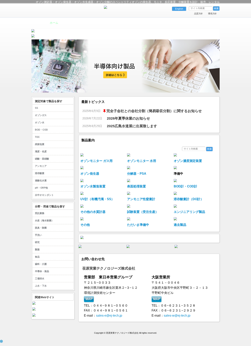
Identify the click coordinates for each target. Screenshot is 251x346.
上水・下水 (41, 285)
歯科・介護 (41, 264)
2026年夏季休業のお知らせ (128, 118)
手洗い (38, 235)
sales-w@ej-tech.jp (177, 315)
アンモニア (41, 166)
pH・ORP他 (41, 187)
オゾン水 (39, 122)
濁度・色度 (41, 151)
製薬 (37, 249)
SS (36, 108)
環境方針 (212, 13)
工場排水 (39, 278)
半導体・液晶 (42, 271)
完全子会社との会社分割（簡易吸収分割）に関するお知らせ (154, 111)
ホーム (54, 22)
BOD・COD (41, 129)
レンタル (168, 22)
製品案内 (82, 22)
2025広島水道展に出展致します (132, 126)
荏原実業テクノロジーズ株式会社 (108, 268)
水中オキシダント (44, 195)
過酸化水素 (41, 180)
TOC (37, 137)
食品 (37, 256)
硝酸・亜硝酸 (42, 158)
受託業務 (39, 213)
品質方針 (198, 13)
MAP (88, 299)
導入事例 (111, 22)
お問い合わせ (197, 22)
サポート (140, 22)
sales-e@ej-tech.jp (109, 315)
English (179, 8)
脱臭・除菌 (41, 227)
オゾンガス (41, 115)
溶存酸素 (39, 173)
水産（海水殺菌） (44, 220)
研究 (37, 242)
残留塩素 (39, 144)
